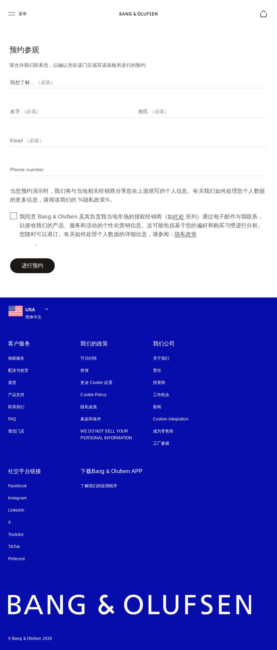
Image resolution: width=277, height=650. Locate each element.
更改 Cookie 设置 (96, 383)
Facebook (17, 486)
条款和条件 (90, 419)
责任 (157, 370)
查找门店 (16, 431)
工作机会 (161, 395)
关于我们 (161, 358)
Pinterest (16, 559)
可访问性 (88, 358)
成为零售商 (163, 431)
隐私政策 (88, 407)
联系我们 (16, 407)
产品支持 (16, 395)
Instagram (18, 498)
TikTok (14, 547)
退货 (12, 383)
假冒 (87, 370)
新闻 (157, 407)
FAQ (12, 419)
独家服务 (16, 358)
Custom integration (171, 419)
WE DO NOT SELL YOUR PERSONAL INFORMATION (105, 434)
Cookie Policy (92, 395)
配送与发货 (18, 370)
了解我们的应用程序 (98, 486)
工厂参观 (161, 443)
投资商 (159, 383)
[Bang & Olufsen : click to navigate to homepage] (138, 14)
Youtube (16, 534)
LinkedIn (16, 510)
